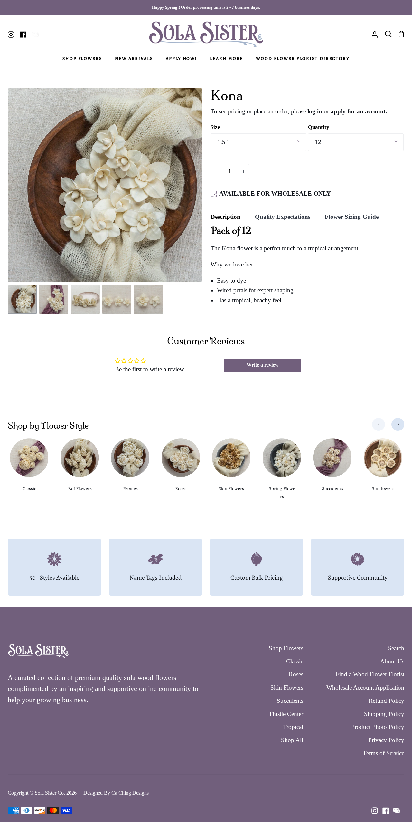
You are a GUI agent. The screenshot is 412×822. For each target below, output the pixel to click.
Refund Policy (386, 700)
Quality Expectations (282, 216)
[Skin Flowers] (231, 469)
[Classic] (29, 469)
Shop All (292, 740)
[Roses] (180, 469)
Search (396, 648)
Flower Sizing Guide (352, 216)
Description (225, 216)
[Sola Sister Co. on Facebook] (385, 810)
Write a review (263, 365)
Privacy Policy (386, 740)
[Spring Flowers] (281, 473)
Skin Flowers (286, 687)
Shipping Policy (384, 714)
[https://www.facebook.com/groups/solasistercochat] (396, 810)
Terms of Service (383, 753)
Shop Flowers (286, 648)
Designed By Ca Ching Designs (116, 793)
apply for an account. (359, 111)
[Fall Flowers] (79, 469)
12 (318, 142)
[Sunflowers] (382, 469)
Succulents (290, 700)
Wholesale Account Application (365, 687)
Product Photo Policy (377, 726)
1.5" (222, 142)
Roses (296, 674)
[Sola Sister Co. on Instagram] (374, 810)
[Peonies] (130, 469)
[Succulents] (332, 469)
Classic (294, 661)
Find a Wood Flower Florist (370, 674)
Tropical (293, 726)
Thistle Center (286, 714)
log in (314, 111)
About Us (392, 661)
